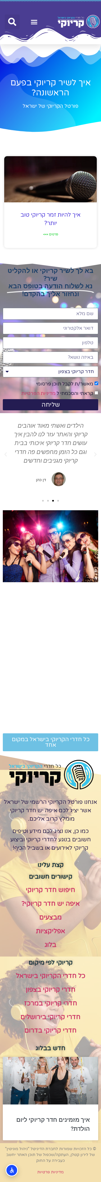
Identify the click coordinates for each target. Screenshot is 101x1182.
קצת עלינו (51, 865)
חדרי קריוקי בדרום (50, 1030)
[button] (34, 22)
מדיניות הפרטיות (38, 393)
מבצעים (50, 917)
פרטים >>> (50, 234)
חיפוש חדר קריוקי (50, 890)
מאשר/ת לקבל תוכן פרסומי (64, 384)
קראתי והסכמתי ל (57, 393)
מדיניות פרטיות (50, 1172)
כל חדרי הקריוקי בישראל (50, 976)
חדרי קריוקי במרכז (50, 1003)
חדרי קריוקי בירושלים (50, 1017)
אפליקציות (50, 931)
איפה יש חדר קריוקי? (51, 904)
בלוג (50, 945)
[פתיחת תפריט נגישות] (12, 1170)
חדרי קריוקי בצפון (50, 990)
